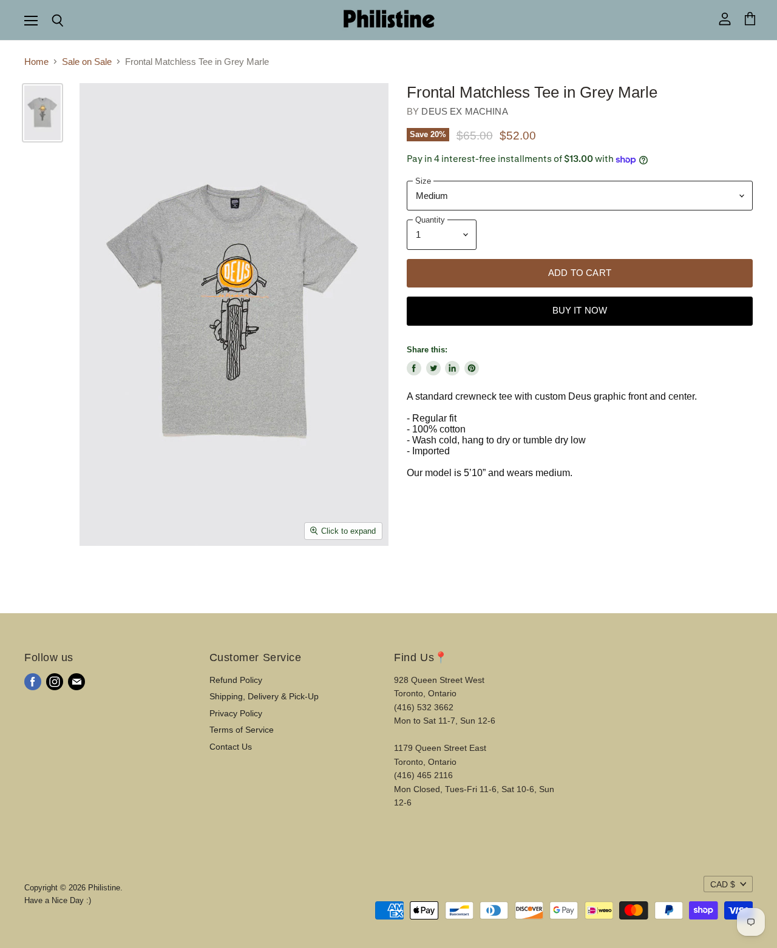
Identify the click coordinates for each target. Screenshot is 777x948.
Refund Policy (235, 680)
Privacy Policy (235, 713)
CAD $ (722, 884)
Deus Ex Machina (464, 111)
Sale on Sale (87, 61)
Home (36, 61)
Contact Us (230, 746)
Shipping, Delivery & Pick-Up (264, 696)
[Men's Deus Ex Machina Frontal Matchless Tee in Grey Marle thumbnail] (42, 112)
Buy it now (580, 310)
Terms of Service (241, 730)
